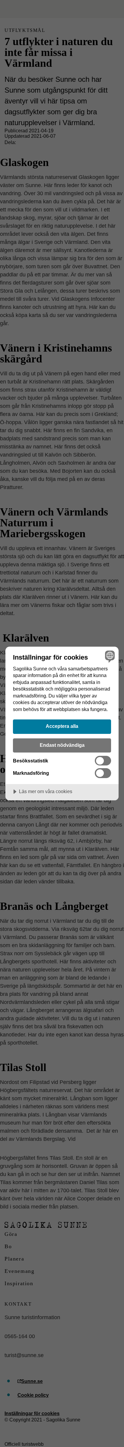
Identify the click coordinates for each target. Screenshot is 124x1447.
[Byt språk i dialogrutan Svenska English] (109, 656)
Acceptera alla (62, 726)
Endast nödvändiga (62, 745)
